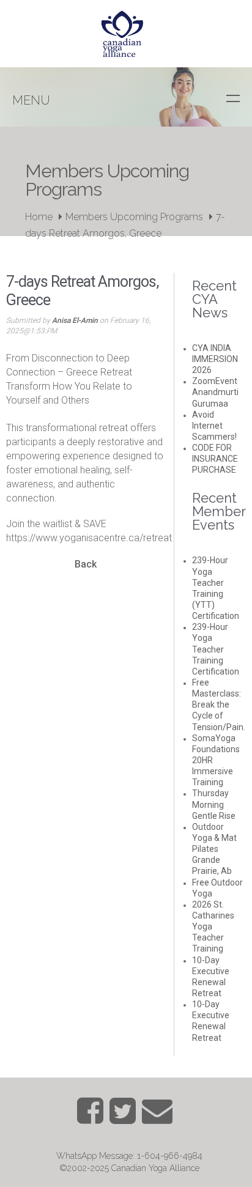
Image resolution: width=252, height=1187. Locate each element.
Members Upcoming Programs (134, 217)
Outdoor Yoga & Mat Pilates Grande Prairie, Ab (214, 849)
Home (39, 217)
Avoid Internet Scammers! (214, 426)
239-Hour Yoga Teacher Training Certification (215, 649)
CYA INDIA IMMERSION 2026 (215, 359)
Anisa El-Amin (75, 320)
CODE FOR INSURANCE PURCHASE (215, 459)
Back (86, 564)
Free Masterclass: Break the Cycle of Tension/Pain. (218, 705)
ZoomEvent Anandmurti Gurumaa (215, 392)
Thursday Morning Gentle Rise (213, 804)
